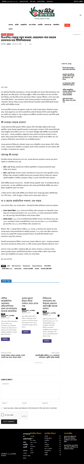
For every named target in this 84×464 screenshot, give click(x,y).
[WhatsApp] (30, 49)
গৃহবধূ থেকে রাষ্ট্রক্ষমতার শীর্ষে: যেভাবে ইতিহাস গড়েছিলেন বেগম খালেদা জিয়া (70, 439)
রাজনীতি (10, 35)
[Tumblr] (49, 49)
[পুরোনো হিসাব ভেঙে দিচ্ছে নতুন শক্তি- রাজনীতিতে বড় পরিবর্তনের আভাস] (81, 446)
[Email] (44, 49)
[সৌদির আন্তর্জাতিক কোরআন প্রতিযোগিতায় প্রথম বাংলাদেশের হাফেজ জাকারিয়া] (9, 292)
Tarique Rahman (37, 266)
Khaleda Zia (26, 266)
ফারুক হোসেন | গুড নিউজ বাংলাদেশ (7, 316)
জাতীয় (3, 35)
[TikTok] (73, 10)
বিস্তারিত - (5, 339)
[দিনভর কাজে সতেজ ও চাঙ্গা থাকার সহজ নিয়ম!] (79, 69)
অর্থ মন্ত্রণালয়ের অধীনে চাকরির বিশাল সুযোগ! (69, 84)
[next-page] (5, 346)
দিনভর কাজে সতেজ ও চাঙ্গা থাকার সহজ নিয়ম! (69, 69)
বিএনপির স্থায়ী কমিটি (46, 269)
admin (9, 44)
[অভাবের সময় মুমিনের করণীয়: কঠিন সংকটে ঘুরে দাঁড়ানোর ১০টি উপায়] (79, 76)
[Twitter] (77, 10)
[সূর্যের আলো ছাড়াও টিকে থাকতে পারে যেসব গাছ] (30, 292)
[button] (80, 15)
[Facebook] (62, 10)
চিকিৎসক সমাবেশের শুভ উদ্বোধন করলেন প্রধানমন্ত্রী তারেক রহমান (50, 303)
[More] (58, 49)
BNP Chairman (16, 266)
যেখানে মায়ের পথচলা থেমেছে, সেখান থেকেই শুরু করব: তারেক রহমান (13, 356)
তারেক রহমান (17, 269)
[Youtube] (81, 10)
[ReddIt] (39, 49)
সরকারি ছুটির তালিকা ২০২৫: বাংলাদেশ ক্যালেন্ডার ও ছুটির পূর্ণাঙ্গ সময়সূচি (47, 356)
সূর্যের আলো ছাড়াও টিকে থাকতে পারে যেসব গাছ (30, 302)
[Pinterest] (25, 49)
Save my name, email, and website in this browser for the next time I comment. (30, 408)
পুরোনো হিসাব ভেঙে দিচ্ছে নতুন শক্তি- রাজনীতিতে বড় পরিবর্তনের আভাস (71, 447)
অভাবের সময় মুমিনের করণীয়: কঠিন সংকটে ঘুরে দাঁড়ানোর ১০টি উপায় (68, 77)
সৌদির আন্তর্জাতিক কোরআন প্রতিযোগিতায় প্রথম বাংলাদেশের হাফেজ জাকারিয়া (9, 305)
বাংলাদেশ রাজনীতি (28, 269)
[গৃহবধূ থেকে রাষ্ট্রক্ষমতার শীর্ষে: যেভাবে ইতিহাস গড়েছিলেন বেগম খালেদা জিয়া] (81, 437)
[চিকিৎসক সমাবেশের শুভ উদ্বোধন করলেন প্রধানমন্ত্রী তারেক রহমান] (51, 292)
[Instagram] (65, 10)
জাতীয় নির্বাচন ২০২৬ (7, 269)
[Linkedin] (69, 10)
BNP (8, 266)
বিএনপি (37, 269)
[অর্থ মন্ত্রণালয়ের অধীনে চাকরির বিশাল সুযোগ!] (79, 85)
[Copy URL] (53, 49)
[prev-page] (2, 346)
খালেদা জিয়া (47, 266)
